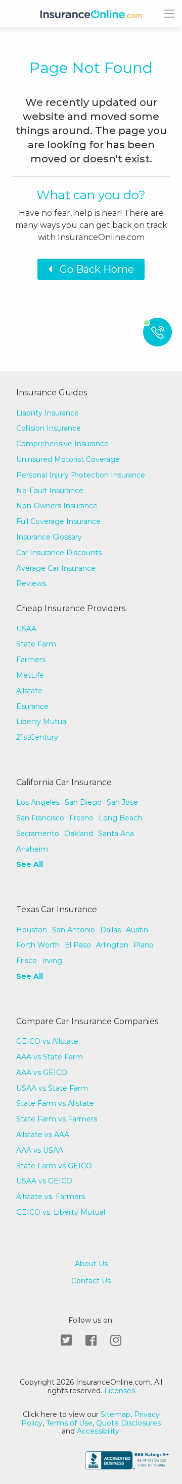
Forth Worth (38, 944)
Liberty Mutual (42, 721)
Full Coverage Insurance (58, 521)
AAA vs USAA (39, 1150)
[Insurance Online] (91, 14)
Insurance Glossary (49, 537)
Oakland (78, 833)
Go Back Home (93, 269)
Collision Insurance (48, 428)
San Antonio (73, 929)
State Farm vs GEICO (54, 1165)
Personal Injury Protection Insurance (80, 475)
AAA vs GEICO (41, 1072)
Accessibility (98, 1431)
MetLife (30, 675)
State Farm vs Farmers (56, 1118)
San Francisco (40, 817)
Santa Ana (116, 833)
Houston (31, 929)
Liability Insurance (47, 413)
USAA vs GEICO (44, 1180)
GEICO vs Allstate (47, 1041)
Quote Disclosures (128, 1423)
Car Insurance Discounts (59, 552)
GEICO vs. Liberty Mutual (60, 1212)
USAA (26, 628)
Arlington (112, 944)
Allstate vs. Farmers (50, 1196)
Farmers (31, 659)
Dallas (110, 929)
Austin (137, 929)
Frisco (26, 960)
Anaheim (32, 849)
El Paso (78, 944)
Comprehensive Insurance (62, 443)
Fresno (81, 817)
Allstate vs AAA (42, 1134)
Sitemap (115, 1414)
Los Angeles (38, 802)
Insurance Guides (51, 392)
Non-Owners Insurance (57, 505)
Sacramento (37, 833)
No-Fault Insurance (49, 490)
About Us (91, 1264)
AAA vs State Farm (49, 1056)
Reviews (31, 583)
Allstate (29, 690)
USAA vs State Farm (52, 1088)
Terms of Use (69, 1423)
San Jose (122, 802)
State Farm (36, 643)
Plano (143, 944)
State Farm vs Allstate (55, 1103)
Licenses (118, 1390)
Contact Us (91, 1281)
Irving (52, 960)
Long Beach (120, 817)
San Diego (83, 802)
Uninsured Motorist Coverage (68, 459)
